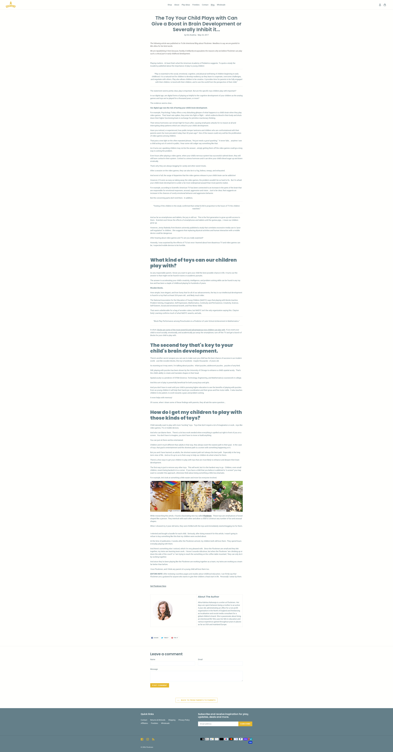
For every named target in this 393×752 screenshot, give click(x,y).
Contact (144, 720)
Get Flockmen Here (158, 586)
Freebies (154, 723)
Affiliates (144, 723)
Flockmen (149, 747)
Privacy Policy (184, 720)
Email (200, 659)
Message (154, 669)
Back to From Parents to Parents (198, 700)
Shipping (171, 720)
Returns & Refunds (157, 720)
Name (152, 659)
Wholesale (165, 723)
